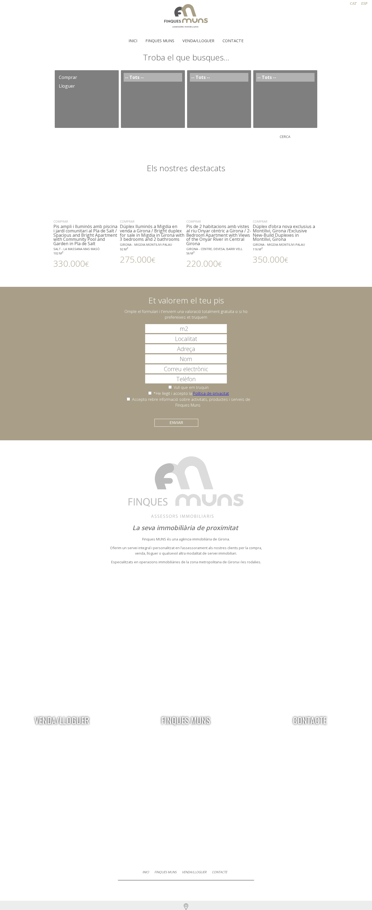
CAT (353, 3)
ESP (364, 3)
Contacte (232, 40)
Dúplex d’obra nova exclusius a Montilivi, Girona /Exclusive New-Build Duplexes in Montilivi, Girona (284, 241)
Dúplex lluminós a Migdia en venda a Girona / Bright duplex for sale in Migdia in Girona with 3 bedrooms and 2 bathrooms (152, 241)
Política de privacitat (211, 393)
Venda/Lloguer (198, 40)
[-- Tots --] (153, 77)
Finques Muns (159, 40)
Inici (133, 40)
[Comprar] (86, 77)
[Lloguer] (86, 86)
